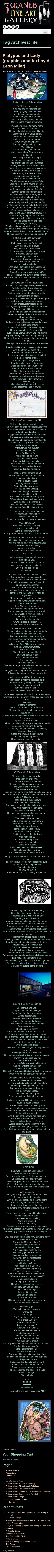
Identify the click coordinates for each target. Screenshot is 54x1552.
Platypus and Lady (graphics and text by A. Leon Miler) (27, 60)
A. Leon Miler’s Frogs (15, 1497)
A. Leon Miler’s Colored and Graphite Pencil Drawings (28, 1491)
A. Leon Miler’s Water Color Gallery (20, 1483)
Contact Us (10, 1476)
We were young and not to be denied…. (22, 1541)
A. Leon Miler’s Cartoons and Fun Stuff (22, 1494)
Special (12, 1502)
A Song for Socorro (14, 1531)
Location (9, 1478)
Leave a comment (40, 71)
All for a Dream (12, 1539)
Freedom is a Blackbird (15, 1533)
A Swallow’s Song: (13, 1518)
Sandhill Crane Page (14, 1481)
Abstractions (11, 1473)
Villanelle (9, 1528)
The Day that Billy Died (15, 1536)
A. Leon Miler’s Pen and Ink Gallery (20, 1489)
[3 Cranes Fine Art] (27, 12)
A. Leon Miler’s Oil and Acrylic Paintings (22, 1486)
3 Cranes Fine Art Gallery (16, 1499)
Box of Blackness (13, 1547)
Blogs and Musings (25, 71)
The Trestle (10, 1544)
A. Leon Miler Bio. (13, 1470)
